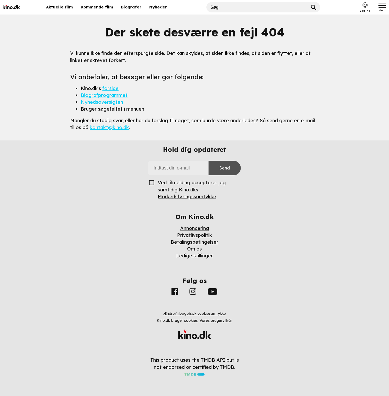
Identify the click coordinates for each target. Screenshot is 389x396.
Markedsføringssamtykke (187, 197)
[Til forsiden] (19, 7)
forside (110, 88)
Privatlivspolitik (194, 235)
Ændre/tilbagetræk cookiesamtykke (195, 313)
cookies (191, 320)
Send (224, 168)
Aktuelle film (59, 7)
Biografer (131, 7)
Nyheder (158, 7)
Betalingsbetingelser (194, 242)
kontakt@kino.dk (109, 127)
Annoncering (194, 228)
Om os (194, 249)
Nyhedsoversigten (102, 102)
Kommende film (97, 7)
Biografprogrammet (104, 95)
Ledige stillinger (194, 256)
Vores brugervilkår (216, 320)
